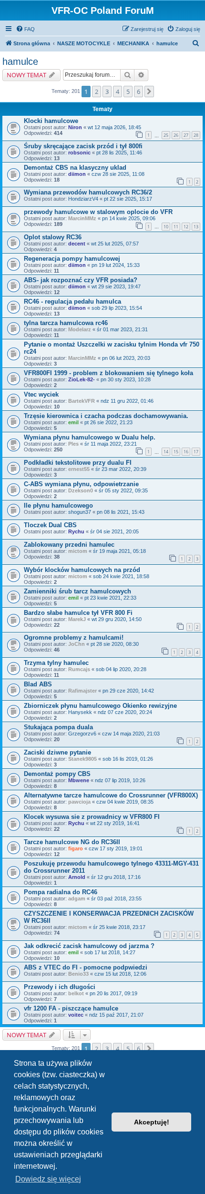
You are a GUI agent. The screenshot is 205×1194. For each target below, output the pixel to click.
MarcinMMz (82, 218)
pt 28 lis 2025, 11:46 (119, 152)
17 (196, 452)
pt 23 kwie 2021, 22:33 (110, 598)
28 (196, 135)
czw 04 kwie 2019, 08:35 (125, 802)
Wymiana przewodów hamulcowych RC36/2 (88, 192)
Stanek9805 (82, 759)
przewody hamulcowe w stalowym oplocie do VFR (98, 211)
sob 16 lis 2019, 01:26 (127, 759)
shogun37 (79, 512)
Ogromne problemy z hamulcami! (73, 637)
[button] (149, 91)
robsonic (79, 152)
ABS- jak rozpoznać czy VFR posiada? (80, 280)
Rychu (76, 531)
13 (196, 227)
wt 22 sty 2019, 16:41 (115, 823)
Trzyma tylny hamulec (56, 662)
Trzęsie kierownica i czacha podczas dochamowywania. (106, 415)
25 (166, 135)
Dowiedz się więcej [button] (48, 1179)
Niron (75, 127)
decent (76, 243)
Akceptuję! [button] (151, 1122)
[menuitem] (25, 29)
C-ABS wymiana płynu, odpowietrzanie (81, 484)
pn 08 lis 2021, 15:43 (120, 512)
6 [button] (138, 91)
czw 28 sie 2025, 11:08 (118, 174)
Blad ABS (38, 684)
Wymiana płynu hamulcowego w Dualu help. (89, 437)
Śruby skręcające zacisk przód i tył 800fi (83, 146)
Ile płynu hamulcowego (58, 505)
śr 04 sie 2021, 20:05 (114, 531)
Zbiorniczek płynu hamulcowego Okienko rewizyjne (100, 705)
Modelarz (79, 329)
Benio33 (78, 974)
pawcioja (79, 802)
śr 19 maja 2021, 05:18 (119, 551)
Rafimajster (82, 691)
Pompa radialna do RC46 (60, 892)
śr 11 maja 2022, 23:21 (110, 444)
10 (166, 227)
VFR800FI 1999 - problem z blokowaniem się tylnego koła (108, 373)
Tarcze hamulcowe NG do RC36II (72, 842)
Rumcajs (79, 669)
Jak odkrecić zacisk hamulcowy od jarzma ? (89, 945)
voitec (75, 1015)
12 (186, 227)
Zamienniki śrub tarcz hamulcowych (77, 591)
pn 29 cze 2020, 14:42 (128, 691)
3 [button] (107, 91)
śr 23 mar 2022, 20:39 (120, 469)
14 (166, 452)
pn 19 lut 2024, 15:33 (116, 265)
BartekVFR (81, 401)
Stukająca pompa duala (58, 727)
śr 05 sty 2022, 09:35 (123, 490)
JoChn (76, 644)
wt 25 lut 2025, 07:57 (115, 243)
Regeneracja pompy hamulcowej (72, 258)
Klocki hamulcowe (51, 120)
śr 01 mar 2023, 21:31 (122, 329)
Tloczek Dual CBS (50, 525)
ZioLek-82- (81, 379)
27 (186, 135)
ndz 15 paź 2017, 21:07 (116, 1015)
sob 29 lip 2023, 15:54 (117, 308)
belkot (76, 993)
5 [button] (128, 91)
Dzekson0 (80, 490)
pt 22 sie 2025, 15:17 (128, 199)
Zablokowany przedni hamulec (69, 544)
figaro (75, 848)
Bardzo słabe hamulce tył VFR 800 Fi (78, 612)
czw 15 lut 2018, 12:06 (120, 974)
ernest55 (79, 469)
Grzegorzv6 (82, 733)
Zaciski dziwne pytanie (57, 752)
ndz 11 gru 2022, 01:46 (127, 401)
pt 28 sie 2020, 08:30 (115, 644)
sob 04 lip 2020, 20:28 (121, 669)
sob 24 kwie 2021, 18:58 (121, 576)
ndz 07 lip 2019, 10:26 (120, 780)
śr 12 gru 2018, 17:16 (116, 877)
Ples (73, 444)
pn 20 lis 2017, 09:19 (113, 993)
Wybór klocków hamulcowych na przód (82, 569)
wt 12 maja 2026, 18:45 (114, 127)
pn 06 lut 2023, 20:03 (126, 358)
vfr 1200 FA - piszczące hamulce (71, 1008)
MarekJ (77, 619)
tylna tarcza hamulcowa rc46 (66, 323)
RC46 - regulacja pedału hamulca (72, 301)
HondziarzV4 (83, 199)
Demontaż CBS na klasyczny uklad (75, 167)
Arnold (76, 877)
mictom (77, 551)
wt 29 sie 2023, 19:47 (116, 286)
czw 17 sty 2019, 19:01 (116, 848)
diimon (77, 174)
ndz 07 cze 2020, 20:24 (125, 712)
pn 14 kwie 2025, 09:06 (128, 218)
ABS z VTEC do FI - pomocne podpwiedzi (85, 967)
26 (176, 135)
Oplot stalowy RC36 (53, 237)
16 (186, 452)
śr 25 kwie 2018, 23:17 (119, 927)
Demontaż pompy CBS (57, 773)
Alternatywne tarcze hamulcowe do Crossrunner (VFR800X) (111, 795)
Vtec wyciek (41, 394)
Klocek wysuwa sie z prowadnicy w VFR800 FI (92, 816)
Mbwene (78, 780)
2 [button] (96, 91)
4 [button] (117, 91)
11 (176, 227)
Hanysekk (80, 712)
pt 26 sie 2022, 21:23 (108, 422)
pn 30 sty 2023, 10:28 (126, 379)
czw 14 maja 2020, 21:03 (131, 733)
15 (176, 452)
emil (73, 422)
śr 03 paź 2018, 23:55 (116, 898)
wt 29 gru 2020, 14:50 (117, 619)
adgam (76, 898)
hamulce (20, 61)
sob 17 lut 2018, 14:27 (109, 952)
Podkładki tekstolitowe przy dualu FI (78, 462)
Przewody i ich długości (59, 986)
